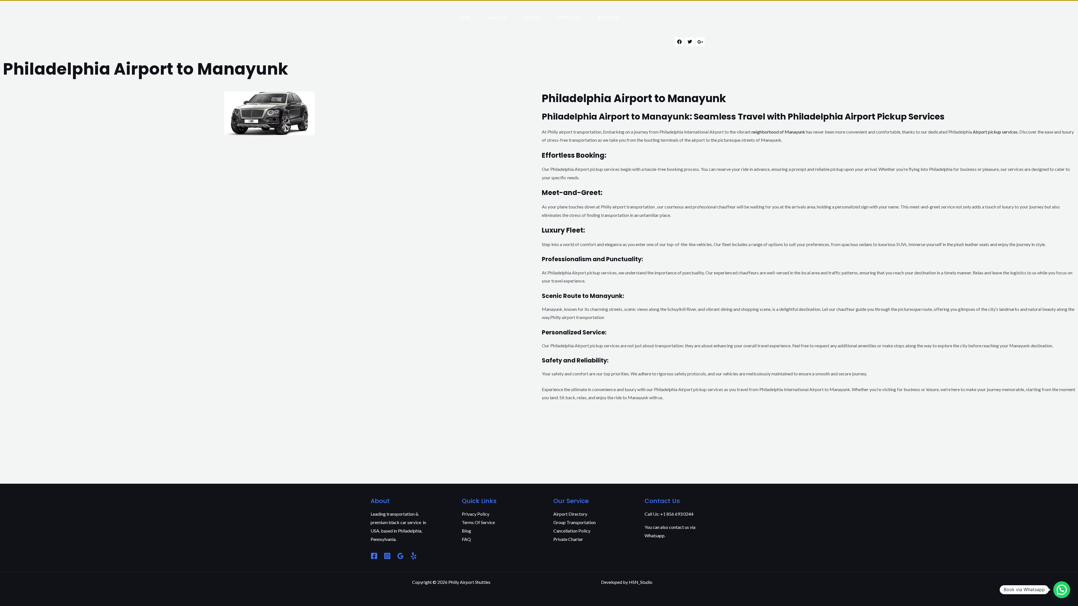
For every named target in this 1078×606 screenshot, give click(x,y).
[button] (1061, 589)
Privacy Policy (475, 514)
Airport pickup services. (995, 131)
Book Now (608, 17)
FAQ (466, 539)
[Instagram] (387, 555)
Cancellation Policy (571, 530)
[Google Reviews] (400, 555)
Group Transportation (574, 522)
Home (465, 17)
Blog (466, 530)
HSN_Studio (640, 582)
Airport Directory (570, 514)
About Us (497, 17)
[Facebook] (374, 555)
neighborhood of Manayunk (778, 131)
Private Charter (568, 539)
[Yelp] (413, 555)
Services (532, 17)
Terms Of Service (478, 522)
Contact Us (569, 17)
